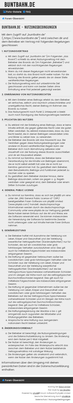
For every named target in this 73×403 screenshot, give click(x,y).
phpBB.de (66, 396)
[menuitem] (12, 12)
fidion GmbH (64, 386)
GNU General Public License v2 (35, 198)
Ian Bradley (65, 390)
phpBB (36, 393)
